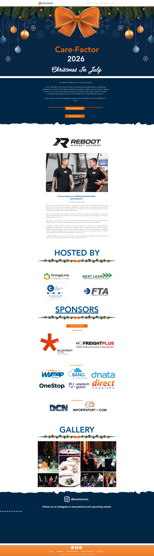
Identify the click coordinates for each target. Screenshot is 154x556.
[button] (104, 2)
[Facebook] (76, 547)
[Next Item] (112, 464)
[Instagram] (72, 547)
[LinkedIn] (80, 547)
